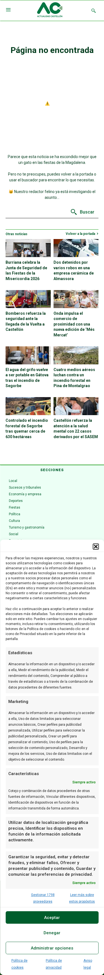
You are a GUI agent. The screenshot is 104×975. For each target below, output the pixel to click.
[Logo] (49, 10)
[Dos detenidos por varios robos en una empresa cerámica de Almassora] (76, 248)
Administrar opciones (52, 948)
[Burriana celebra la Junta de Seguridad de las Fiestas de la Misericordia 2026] (28, 248)
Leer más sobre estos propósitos (82, 898)
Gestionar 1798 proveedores (43, 898)
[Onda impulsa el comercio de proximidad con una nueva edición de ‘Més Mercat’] (76, 299)
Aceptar (52, 917)
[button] (95, 546)
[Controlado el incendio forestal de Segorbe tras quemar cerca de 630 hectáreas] (28, 406)
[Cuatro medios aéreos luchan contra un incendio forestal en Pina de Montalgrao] (76, 355)
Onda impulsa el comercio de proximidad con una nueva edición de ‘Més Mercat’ (74, 324)
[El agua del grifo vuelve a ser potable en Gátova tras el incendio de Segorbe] (28, 355)
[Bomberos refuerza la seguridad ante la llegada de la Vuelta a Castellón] (28, 299)
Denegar (52, 932)
